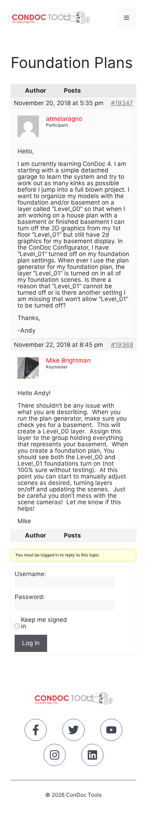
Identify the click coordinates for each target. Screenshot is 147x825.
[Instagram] (55, 756)
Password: (30, 597)
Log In (31, 643)
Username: (30, 574)
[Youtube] (111, 731)
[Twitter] (73, 731)
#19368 (122, 345)
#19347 (122, 103)
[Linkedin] (92, 756)
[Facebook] (36, 731)
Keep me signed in (44, 623)
